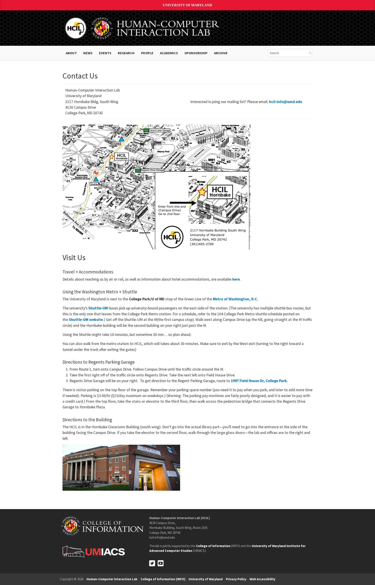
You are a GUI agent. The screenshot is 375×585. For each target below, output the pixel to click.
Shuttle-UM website (86, 319)
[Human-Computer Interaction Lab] (143, 27)
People (147, 53)
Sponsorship (195, 53)
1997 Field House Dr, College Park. (259, 380)
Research (126, 53)
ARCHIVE (221, 53)
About (71, 53)
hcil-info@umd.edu (285, 101)
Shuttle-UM (98, 308)
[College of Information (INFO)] (102, 526)
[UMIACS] (92, 551)
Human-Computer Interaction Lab (112, 579)
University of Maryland (187, 5)
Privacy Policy (236, 579)
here (236, 279)
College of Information (213, 546)
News (87, 53)
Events (105, 53)
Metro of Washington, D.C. (235, 299)
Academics (169, 53)
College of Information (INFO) (163, 579)
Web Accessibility (262, 579)
